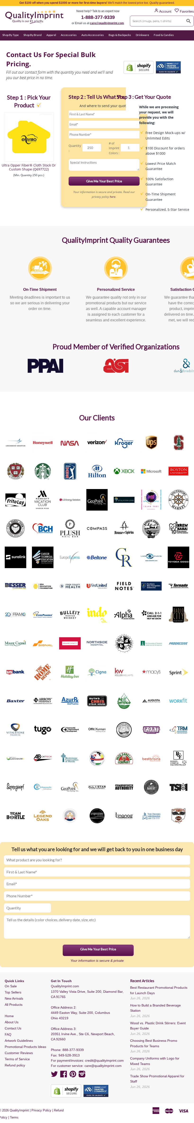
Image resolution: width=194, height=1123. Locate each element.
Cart (186, 44)
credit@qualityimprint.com (104, 1060)
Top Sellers (13, 992)
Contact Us (13, 1028)
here (112, 197)
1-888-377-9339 (98, 17)
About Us (11, 1022)
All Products (13, 1004)
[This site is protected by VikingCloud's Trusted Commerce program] (168, 67)
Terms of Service (17, 1059)
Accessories (69, 35)
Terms (14, 1117)
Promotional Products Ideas (25, 1047)
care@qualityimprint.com (107, 23)
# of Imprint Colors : (114, 148)
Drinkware (142, 35)
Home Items (10, 44)
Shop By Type (10, 35)
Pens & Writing (53, 44)
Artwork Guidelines (19, 1040)
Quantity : (75, 148)
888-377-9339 (73, 1050)
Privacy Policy (41, 1110)
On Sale (72, 44)
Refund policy (15, 1065)
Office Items (31, 44)
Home (9, 1016)
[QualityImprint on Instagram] (82, 1076)
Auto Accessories (92, 35)
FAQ (8, 1034)
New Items (88, 44)
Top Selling (106, 44)
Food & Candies (164, 35)
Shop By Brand (32, 35)
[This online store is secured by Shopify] (138, 67)
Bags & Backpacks (120, 35)
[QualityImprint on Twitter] (54, 1076)
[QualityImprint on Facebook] (63, 1076)
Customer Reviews (19, 1053)
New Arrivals (14, 998)
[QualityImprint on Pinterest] (72, 1076)
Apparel (51, 35)
